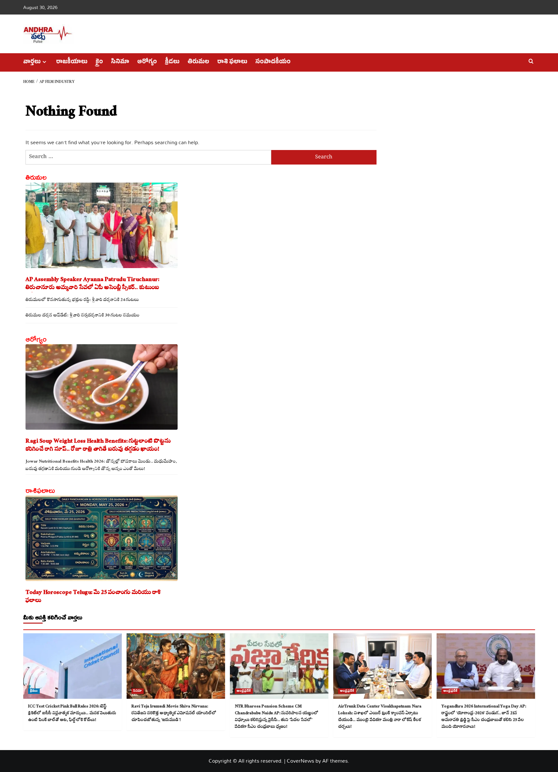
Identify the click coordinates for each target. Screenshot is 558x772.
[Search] (531, 61)
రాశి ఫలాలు (232, 62)
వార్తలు (32, 62)
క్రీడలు (172, 62)
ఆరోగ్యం (147, 62)
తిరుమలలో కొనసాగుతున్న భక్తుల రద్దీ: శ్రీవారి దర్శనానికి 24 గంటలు (82, 300)
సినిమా (120, 62)
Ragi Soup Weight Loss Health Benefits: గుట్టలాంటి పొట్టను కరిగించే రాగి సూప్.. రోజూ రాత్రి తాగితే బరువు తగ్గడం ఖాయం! (98, 446)
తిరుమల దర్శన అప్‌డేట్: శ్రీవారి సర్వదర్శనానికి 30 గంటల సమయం (83, 316)
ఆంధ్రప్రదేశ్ (244, 691)
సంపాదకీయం (273, 62)
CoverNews (300, 761)
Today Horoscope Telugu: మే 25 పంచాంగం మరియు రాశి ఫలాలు (93, 597)
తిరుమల (198, 62)
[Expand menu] (44, 62)
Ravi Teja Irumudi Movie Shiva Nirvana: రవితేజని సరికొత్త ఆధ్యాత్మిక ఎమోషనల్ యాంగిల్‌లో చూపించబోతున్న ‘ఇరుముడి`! (173, 714)
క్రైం (99, 62)
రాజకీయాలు (72, 62)
